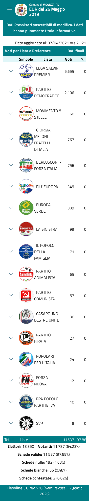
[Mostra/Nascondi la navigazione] (10, 9)
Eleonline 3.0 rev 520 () (44, 491)
